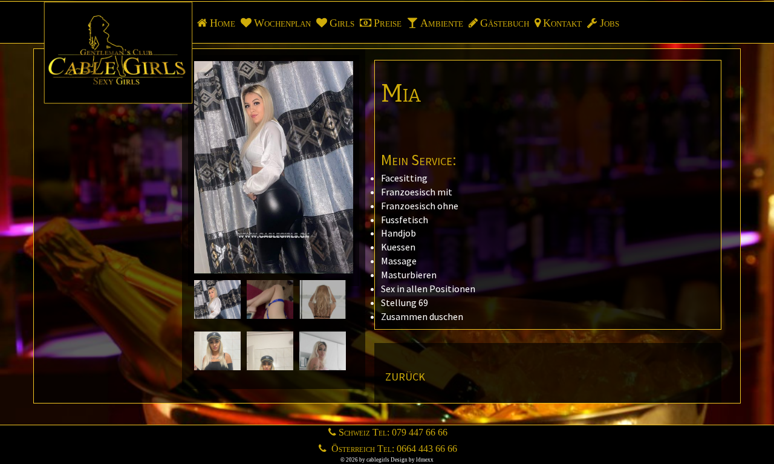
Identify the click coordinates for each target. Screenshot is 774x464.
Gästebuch (504, 23)
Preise (388, 23)
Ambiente (441, 23)
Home (222, 23)
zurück (405, 375)
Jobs (609, 23)
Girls (342, 23)
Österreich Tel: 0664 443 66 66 (393, 448)
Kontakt (562, 23)
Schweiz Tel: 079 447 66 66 (393, 432)
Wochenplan (282, 23)
